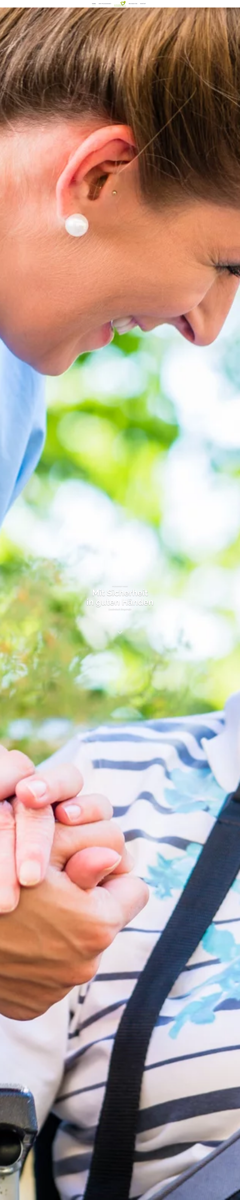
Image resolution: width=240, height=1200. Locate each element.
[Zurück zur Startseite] (120, 3)
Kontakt (143, 3)
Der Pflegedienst (105, 3)
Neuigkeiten (133, 3)
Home (94, 3)
